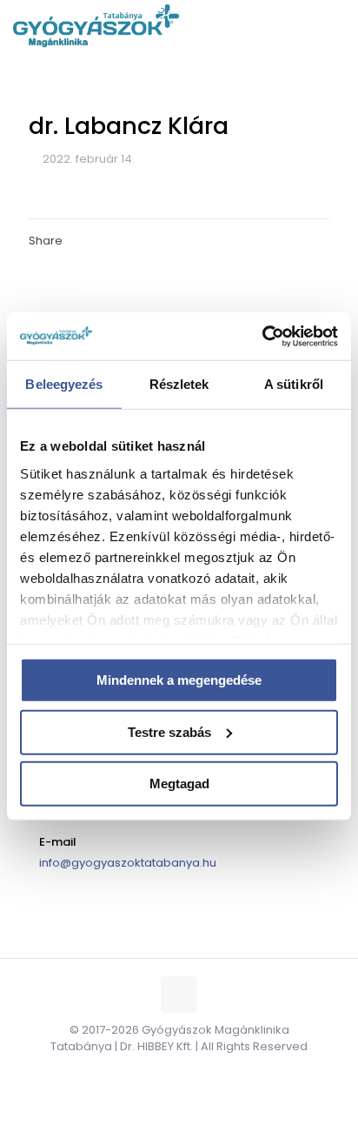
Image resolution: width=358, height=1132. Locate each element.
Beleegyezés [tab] (64, 384)
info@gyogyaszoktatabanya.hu (127, 862)
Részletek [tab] (179, 384)
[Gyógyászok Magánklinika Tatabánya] (96, 26)
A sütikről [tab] (293, 384)
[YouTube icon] (179, 1071)
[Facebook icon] (161, 1071)
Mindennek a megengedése (179, 680)
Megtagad (179, 783)
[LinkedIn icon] (197, 1071)
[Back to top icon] (179, 994)
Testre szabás (169, 731)
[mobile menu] (334, 26)
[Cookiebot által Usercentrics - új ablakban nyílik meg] (262, 336)
